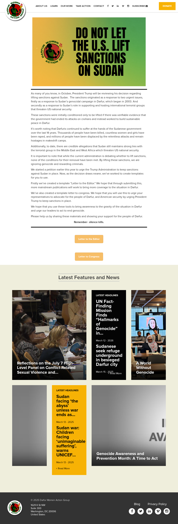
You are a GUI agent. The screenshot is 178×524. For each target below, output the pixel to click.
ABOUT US (41, 6)
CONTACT (99, 6)
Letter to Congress (89, 256)
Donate (169, 6)
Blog (137, 504)
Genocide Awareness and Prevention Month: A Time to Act (127, 456)
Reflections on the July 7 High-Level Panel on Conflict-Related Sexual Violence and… (46, 368)
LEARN (54, 6)
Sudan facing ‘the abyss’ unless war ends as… (67, 405)
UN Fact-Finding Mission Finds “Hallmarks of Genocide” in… (107, 317)
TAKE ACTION (83, 6)
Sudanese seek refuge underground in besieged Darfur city (109, 355)
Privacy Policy (157, 504)
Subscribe (138, 6)
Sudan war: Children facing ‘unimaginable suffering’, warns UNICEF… (70, 441)
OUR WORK (67, 6)
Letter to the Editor (89, 239)
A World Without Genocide (145, 368)
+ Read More (115, 373)
